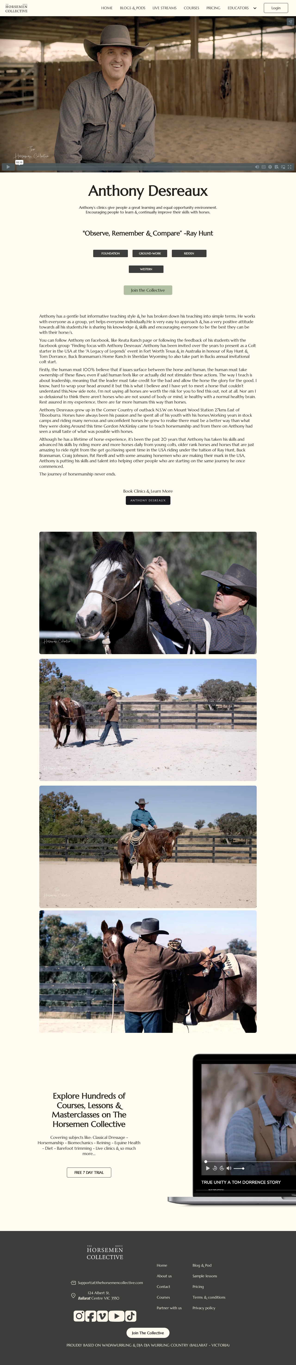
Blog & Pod (202, 1265)
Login (276, 8)
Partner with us (169, 1308)
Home (107, 8)
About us (164, 1276)
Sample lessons (205, 1276)
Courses (191, 8)
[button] (243, 8)
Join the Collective (148, 290)
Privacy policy (204, 1308)
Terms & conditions (209, 1297)
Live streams (164, 8)
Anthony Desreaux (148, 500)
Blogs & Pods (132, 8)
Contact (163, 1286)
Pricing (213, 8)
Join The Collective (148, 1333)
